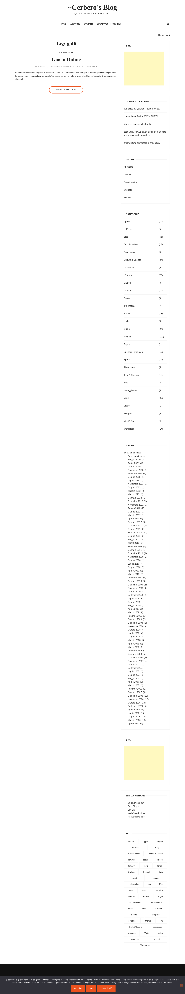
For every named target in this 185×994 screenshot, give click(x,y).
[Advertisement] (144, 68)
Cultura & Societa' (133, 260)
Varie (70, 52)
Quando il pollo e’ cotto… (149, 109)
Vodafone (135, 939)
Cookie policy (130, 182)
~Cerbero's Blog (92, 7)
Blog (126, 237)
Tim (161, 921)
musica (159, 890)
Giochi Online (66, 59)
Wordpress (129, 429)
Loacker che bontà (142, 124)
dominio (131, 860)
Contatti (88, 24)
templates (132, 921)
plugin (160, 896)
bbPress (128, 229)
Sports (127, 359)
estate (145, 860)
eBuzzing (128, 275)
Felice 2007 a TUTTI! (147, 116)
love (149, 884)
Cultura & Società (155, 853)
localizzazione (133, 884)
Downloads (102, 24)
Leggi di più (106, 988)
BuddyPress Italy (136, 803)
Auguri (160, 841)
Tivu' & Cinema (131, 375)
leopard (156, 878)
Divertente (129, 267)
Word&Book (130, 421)
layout (134, 878)
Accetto (78, 988)
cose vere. (129, 132)
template (156, 915)
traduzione (157, 927)
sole (144, 908)
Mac (161, 884)
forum (160, 866)
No (91, 988)
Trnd (126, 383)
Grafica (127, 290)
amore (131, 841)
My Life (127, 337)
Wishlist (117, 24)
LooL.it (131, 810)
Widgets (128, 190)
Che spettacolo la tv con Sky (146, 143)
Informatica (129, 306)
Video (127, 406)
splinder (158, 908)
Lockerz (128, 321)
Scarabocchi (156, 902)
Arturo (80, 67)
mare (130, 890)
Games (127, 283)
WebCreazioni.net (136, 813)
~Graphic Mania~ (136, 817)
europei (160, 860)
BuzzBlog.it (133, 806)
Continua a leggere (66, 90)
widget (157, 939)
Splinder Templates (133, 352)
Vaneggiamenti (131, 390)
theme (148, 921)
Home (63, 24)
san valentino (134, 902)
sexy (130, 908)
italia (161, 872)
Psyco (127, 344)
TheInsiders (129, 367)
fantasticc (128, 109)
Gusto (127, 298)
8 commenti (92, 67)
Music (127, 329)
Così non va (130, 252)
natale (146, 896)
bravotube (129, 116)
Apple (127, 221)
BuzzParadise (131, 244)
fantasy (131, 866)
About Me (75, 24)
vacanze (132, 933)
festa (146, 866)
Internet (63, 52)
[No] (181, 985)
